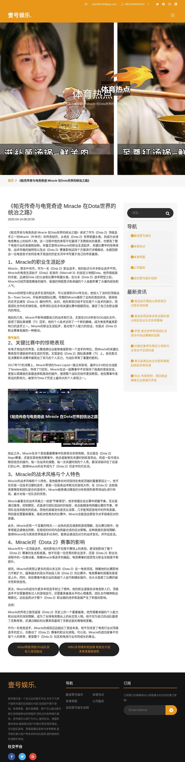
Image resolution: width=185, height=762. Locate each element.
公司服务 (139, 267)
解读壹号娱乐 (142, 235)
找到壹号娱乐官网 (145, 278)
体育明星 (139, 257)
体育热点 (139, 246)
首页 (11, 180)
